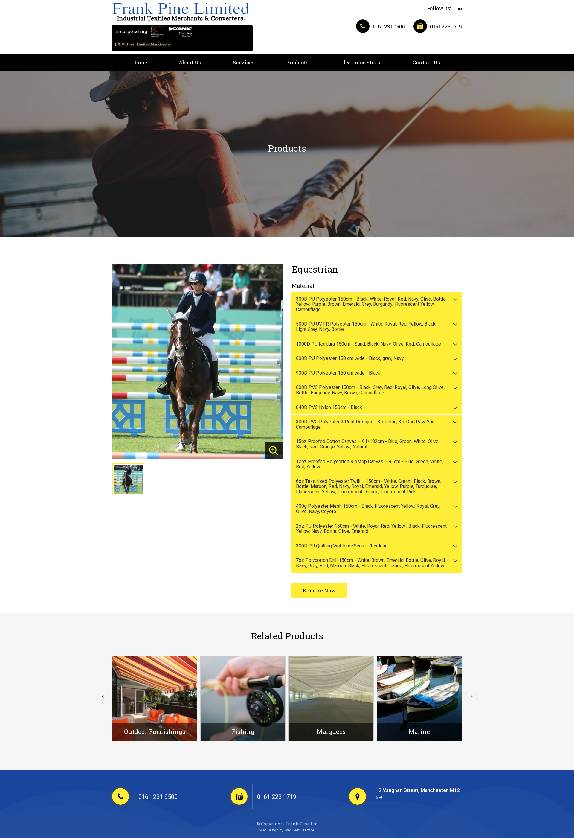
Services (243, 62)
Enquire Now (319, 590)
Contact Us (426, 62)
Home (139, 62)
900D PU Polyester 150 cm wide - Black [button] (338, 373)
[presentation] (103, 696)
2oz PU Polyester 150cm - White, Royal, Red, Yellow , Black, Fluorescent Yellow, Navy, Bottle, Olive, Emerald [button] (371, 528)
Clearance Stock (360, 62)
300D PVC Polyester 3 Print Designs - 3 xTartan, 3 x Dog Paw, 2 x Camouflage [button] (364, 424)
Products (297, 62)
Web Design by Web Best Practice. (287, 830)
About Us (190, 62)
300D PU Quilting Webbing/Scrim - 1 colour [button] (341, 546)
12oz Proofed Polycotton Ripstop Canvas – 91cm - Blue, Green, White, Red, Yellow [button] (369, 464)
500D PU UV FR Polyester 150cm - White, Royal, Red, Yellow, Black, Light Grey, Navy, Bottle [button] (366, 326)
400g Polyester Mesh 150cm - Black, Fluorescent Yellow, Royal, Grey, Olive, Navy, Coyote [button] (368, 508)
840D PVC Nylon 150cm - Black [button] (329, 407)
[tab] (376, 304)
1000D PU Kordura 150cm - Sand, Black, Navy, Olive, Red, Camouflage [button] (368, 344)
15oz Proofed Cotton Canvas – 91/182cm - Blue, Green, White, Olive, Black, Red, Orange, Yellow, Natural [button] (367, 444)
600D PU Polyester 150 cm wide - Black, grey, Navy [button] (350, 358)
